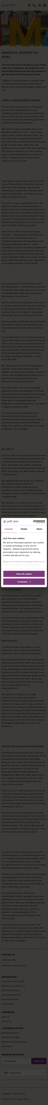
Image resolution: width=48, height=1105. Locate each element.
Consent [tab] (9, 529)
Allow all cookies (24, 574)
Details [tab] (24, 529)
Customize (22, 581)
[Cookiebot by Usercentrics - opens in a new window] (34, 521)
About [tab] (39, 529)
